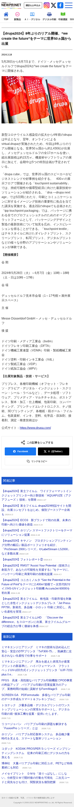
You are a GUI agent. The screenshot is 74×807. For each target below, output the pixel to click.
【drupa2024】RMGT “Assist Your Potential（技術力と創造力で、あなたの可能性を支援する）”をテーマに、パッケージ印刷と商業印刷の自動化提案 (36, 570)
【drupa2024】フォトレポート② (27, 559)
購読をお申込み (33, 5)
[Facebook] (60, 5)
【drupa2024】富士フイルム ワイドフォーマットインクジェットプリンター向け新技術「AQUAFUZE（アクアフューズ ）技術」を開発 (37, 495)
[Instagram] (47, 5)
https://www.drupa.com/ (35, 427)
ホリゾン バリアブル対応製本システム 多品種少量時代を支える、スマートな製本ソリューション (36, 738)
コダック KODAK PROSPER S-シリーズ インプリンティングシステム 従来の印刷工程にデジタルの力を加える (36, 753)
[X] (53, 5)
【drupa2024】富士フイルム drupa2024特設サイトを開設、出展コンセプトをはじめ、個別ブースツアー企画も (36, 510)
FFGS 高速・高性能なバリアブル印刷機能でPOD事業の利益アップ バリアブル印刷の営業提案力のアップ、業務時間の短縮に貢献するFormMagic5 (37, 684)
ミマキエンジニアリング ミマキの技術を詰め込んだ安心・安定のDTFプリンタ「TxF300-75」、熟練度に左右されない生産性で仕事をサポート (37, 651)
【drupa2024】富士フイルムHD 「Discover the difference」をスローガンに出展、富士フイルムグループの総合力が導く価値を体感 (36, 622)
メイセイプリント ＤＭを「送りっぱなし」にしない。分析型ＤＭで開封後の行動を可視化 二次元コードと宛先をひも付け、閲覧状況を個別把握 (36, 778)
